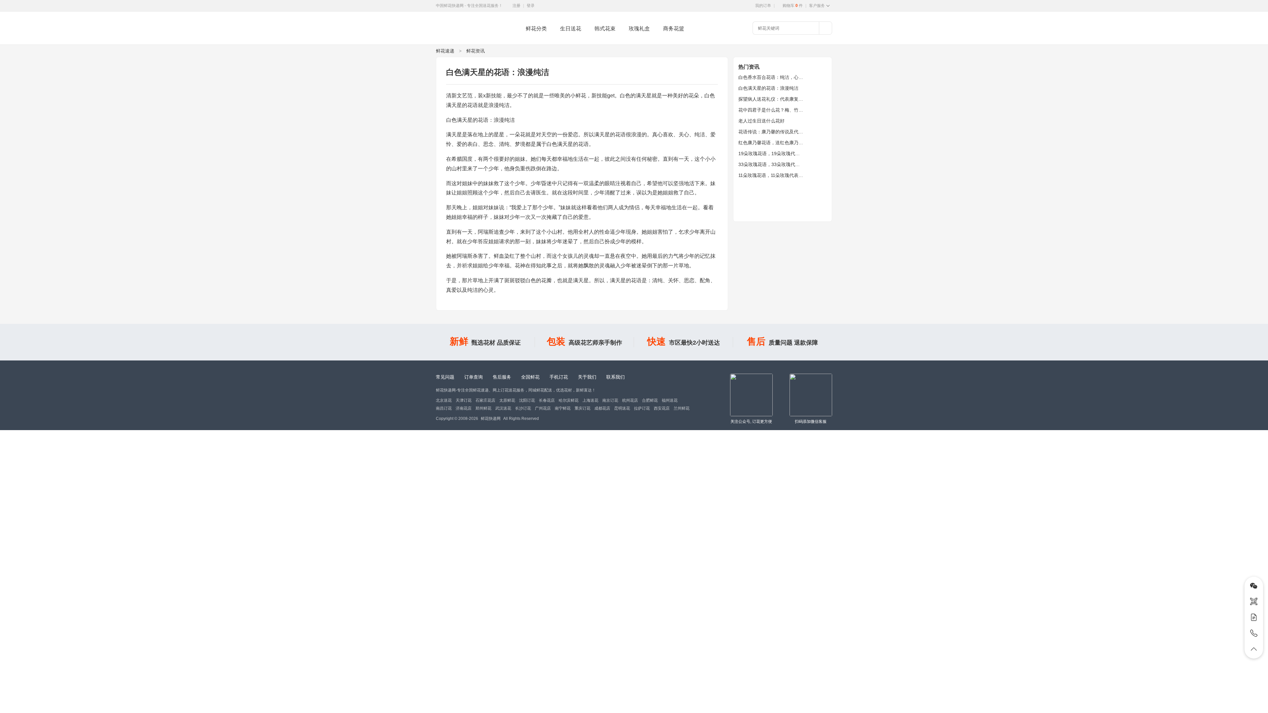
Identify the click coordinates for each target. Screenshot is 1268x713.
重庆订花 (582, 408)
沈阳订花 (527, 400)
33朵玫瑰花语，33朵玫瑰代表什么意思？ (780, 164)
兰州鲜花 (681, 408)
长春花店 (547, 400)
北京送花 (444, 400)
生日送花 (570, 28)
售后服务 (502, 377)
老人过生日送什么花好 (761, 120)
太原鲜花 (507, 400)
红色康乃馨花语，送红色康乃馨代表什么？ (782, 142)
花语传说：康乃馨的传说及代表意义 (775, 131)
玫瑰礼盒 (639, 28)
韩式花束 (605, 28)
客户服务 (817, 5)
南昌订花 (444, 408)
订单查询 (473, 377)
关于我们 (587, 377)
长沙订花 (523, 408)
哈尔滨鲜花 (569, 400)
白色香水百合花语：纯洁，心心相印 (775, 77)
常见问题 (445, 377)
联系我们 (615, 377)
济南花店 (464, 408)
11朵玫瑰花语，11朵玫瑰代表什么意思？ (780, 175)
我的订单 (763, 5)
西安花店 (662, 408)
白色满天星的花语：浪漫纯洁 (768, 88)
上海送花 (590, 400)
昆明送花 (622, 408)
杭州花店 (630, 400)
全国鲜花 (530, 377)
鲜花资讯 (475, 50)
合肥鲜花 (650, 400)
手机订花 (558, 377)
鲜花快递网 (447, 41)
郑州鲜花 (483, 408)
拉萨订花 (642, 408)
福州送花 (670, 400)
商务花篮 (673, 28)
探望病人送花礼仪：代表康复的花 (773, 99)
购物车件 (793, 5)
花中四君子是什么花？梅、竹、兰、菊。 (780, 110)
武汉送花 (503, 408)
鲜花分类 (536, 28)
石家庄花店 (485, 400)
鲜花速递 (445, 50)
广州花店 (543, 408)
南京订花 (610, 400)
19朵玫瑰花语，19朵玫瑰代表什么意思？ (780, 153)
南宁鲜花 (563, 408)
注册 (516, 5)
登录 (531, 5)
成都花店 (602, 408)
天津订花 (464, 400)
